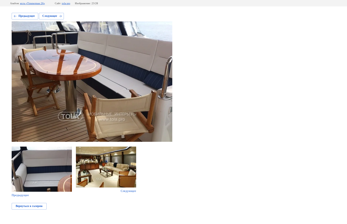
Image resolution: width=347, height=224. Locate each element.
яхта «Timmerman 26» (32, 3)
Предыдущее (26, 15)
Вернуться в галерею (29, 206)
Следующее (49, 15)
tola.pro (66, 3)
